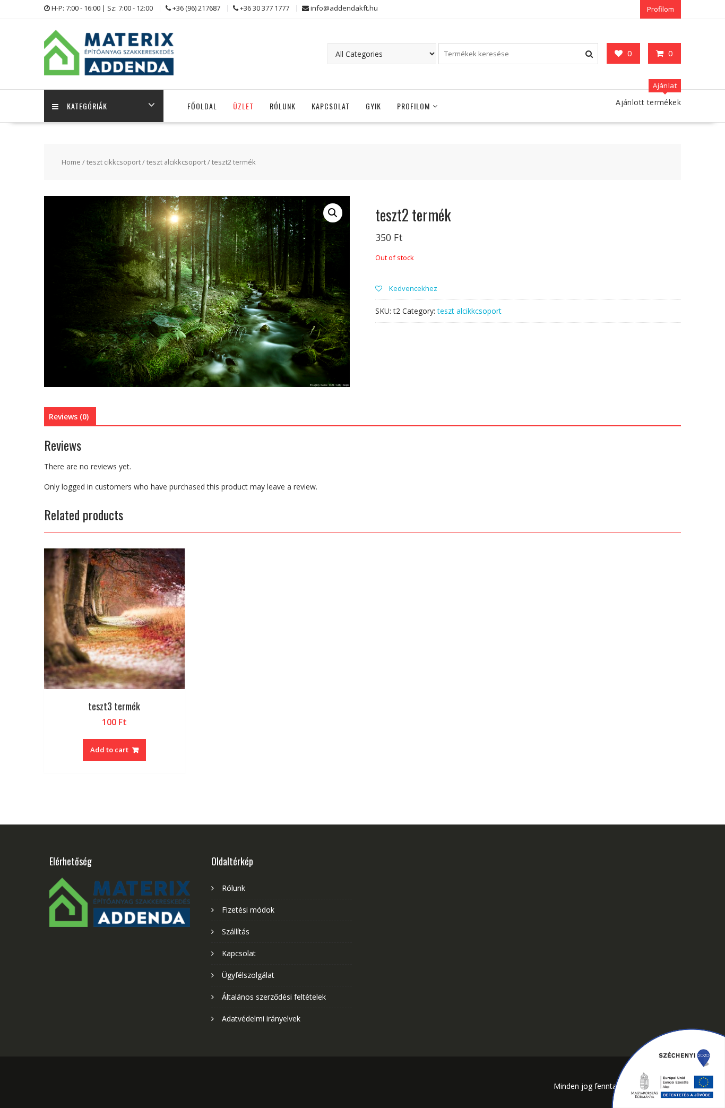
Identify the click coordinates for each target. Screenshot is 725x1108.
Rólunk (283, 105)
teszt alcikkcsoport (176, 162)
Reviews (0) (69, 416)
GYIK (373, 105)
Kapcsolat (331, 105)
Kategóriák (87, 105)
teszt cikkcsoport (114, 162)
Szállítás (235, 931)
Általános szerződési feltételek (274, 997)
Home (71, 162)
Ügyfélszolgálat (248, 975)
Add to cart (109, 749)
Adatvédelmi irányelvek (261, 1018)
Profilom (660, 9)
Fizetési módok (248, 910)
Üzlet (243, 105)
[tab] (68, 416)
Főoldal (202, 105)
